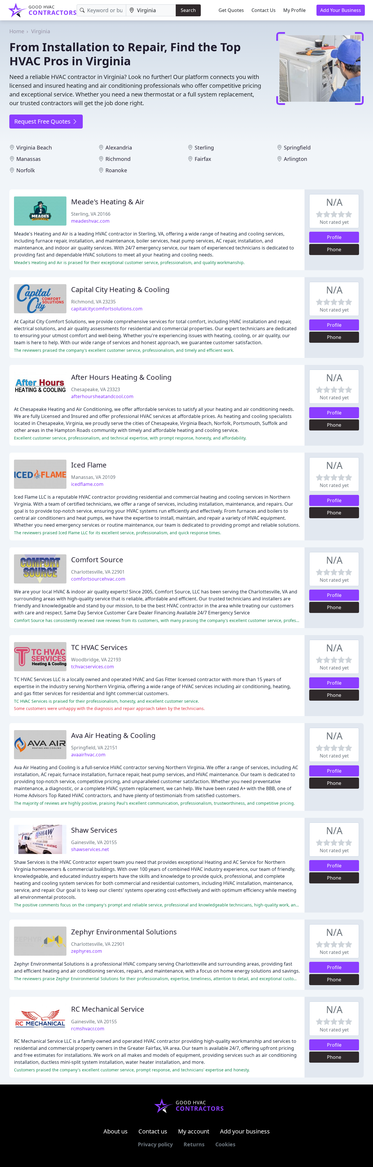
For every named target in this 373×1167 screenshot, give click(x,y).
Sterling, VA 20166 (90, 214)
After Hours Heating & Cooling (121, 377)
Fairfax (203, 158)
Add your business (245, 1131)
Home (16, 31)
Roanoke (116, 170)
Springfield (297, 147)
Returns (194, 1144)
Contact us (152, 1131)
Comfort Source (97, 559)
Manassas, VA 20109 (93, 477)
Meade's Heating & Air (107, 201)
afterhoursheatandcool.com (102, 396)
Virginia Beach (34, 147)
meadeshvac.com (90, 221)
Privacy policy (155, 1144)
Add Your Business (340, 10)
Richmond (118, 158)
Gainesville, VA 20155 (94, 842)
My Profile (294, 10)
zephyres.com (86, 951)
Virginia (40, 31)
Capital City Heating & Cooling (120, 289)
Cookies (225, 1144)
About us (115, 1131)
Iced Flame (89, 465)
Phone (334, 249)
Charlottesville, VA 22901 (98, 572)
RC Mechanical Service (107, 1009)
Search (188, 10)
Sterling (204, 147)
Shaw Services (94, 830)
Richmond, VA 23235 (93, 301)
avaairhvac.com (88, 754)
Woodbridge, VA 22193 (96, 659)
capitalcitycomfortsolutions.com (106, 308)
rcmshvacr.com (87, 1028)
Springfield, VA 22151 (94, 747)
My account (193, 1131)
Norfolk (25, 170)
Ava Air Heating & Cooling (113, 735)
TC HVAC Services (99, 647)
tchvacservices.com (92, 666)
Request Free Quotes (43, 121)
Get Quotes (231, 10)
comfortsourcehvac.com (98, 579)
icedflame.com (87, 484)
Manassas (28, 158)
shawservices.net (90, 849)
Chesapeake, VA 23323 (95, 389)
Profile (334, 237)
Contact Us (263, 10)
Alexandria (118, 147)
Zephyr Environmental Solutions (124, 931)
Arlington (295, 158)
